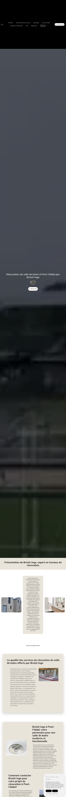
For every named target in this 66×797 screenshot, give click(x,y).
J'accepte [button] (49, 790)
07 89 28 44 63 (60, 24)
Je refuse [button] (55, 790)
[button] (47, 25)
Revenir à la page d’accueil (33, 645)
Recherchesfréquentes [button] (43, 25)
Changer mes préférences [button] (52, 793)
